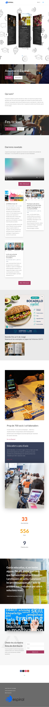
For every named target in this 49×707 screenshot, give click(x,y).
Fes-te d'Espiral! (11, 439)
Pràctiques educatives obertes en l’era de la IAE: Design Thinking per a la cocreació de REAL (34, 206)
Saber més (9, 459)
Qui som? (8, 77)
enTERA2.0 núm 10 (11, 204)
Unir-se (21, 129)
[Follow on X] (23, 671)
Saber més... (13, 42)
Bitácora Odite (11, 259)
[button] (6, 34)
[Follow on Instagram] (26, 671)
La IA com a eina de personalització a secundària (11, 255)
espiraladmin (11, 206)
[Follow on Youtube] (28, 671)
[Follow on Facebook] (21, 671)
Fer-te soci (18, 77)
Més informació (10, 129)
